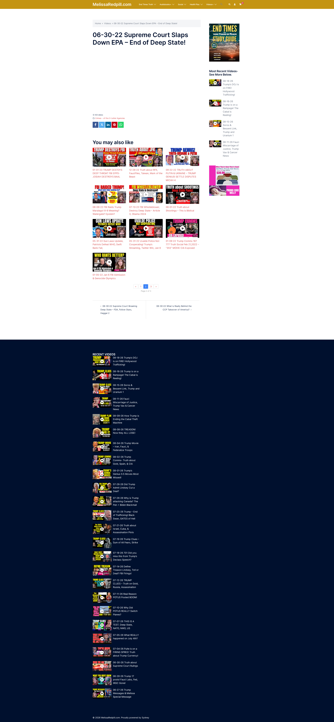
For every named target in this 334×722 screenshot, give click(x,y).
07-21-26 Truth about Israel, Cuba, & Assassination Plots (124, 529)
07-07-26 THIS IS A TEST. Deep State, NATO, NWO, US (123, 625)
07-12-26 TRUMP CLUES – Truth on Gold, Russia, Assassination (125, 583)
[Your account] (235, 4)
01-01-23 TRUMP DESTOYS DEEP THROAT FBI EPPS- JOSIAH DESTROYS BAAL (107, 173)
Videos (107, 23)
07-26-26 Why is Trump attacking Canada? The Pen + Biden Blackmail (126, 501)
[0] (240, 4)
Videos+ (209, 4)
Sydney (145, 717)
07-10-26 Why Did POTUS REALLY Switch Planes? (125, 611)
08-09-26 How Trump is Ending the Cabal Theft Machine (126, 419)
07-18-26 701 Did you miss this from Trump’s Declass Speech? (125, 556)
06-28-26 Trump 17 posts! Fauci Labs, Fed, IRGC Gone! (125, 679)
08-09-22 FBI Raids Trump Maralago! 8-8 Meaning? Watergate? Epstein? (107, 210)
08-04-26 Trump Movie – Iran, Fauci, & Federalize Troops (125, 446)
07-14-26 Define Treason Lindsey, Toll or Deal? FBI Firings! (126, 570)
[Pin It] (114, 125)
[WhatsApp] (121, 125)
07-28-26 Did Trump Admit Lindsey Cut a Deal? (124, 488)
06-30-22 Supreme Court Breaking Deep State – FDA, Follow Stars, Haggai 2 (118, 309)
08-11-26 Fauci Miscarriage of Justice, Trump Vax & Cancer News (231, 149)
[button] (221, 4)
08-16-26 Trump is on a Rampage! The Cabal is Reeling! (230, 108)
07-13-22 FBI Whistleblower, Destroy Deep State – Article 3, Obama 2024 (144, 210)
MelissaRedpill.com (112, 4)
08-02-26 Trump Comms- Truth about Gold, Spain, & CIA (124, 460)
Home (98, 23)
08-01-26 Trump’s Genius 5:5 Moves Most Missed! (126, 474)
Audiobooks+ (165, 4)
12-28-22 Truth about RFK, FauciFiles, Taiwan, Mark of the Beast (145, 173)
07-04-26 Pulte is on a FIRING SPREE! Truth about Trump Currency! (125, 652)
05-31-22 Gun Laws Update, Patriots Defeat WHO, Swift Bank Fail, (108, 244)
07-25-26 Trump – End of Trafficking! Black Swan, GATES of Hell (125, 515)
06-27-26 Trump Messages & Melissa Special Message (124, 693)
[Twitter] (102, 125)
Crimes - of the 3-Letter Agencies (110, 118)
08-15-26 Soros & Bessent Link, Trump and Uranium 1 (230, 128)
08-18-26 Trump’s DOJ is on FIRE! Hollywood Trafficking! (231, 88)
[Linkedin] (108, 125)
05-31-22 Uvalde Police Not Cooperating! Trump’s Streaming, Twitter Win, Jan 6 (145, 244)
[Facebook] (95, 125)
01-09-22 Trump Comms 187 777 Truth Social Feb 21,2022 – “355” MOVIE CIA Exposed (182, 244)
